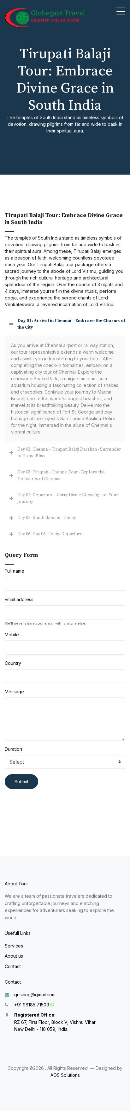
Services (14, 945)
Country (13, 663)
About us (14, 956)
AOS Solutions (65, 1075)
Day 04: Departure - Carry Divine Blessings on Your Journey (67, 498)
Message (14, 691)
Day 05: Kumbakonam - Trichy (46, 518)
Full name (14, 571)
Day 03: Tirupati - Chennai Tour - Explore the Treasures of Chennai (61, 475)
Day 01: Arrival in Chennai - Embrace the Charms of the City (71, 324)
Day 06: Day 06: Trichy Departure (49, 534)
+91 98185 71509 (31, 1004)
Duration (13, 749)
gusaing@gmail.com (35, 994)
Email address (19, 599)
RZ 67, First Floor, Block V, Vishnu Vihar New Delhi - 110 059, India (55, 1022)
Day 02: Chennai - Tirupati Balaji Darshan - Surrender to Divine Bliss (69, 452)
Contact (13, 966)
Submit (21, 781)
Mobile (12, 634)
